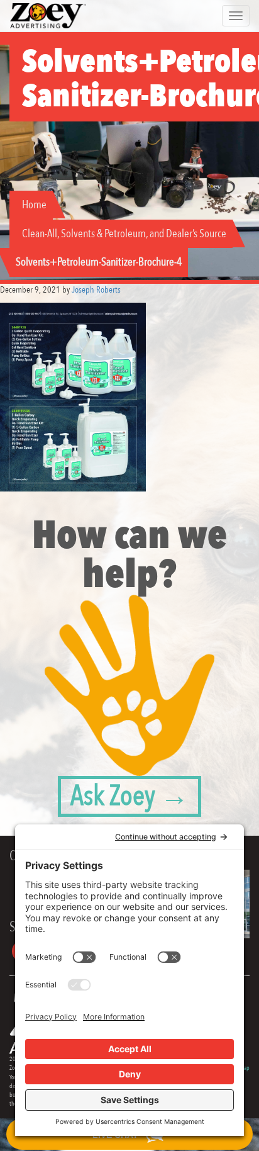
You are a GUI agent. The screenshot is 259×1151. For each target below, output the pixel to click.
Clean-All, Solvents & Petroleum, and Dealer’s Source (124, 234)
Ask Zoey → (129, 796)
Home (34, 205)
